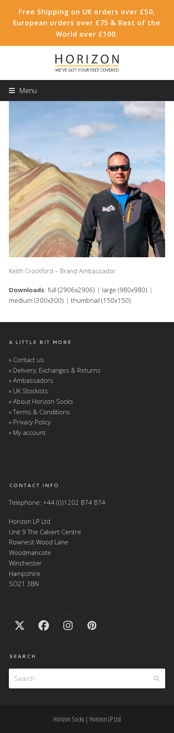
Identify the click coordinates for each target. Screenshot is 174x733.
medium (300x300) (36, 300)
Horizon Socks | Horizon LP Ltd (87, 719)
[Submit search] (157, 678)
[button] (23, 90)
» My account (27, 432)
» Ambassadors (31, 380)
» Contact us (26, 359)
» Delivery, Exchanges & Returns (55, 370)
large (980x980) (124, 289)
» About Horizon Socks (41, 401)
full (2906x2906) (71, 289)
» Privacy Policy (30, 422)
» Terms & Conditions (39, 412)
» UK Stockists (28, 390)
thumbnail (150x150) (101, 300)
